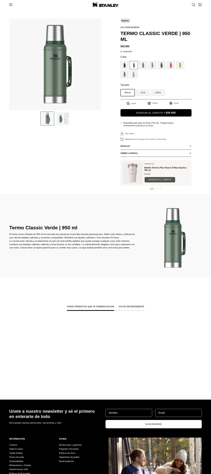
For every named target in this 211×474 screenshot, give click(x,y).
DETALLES (125, 146)
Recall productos (66, 461)
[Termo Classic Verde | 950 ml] (47, 118)
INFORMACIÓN (17, 439)
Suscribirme (153, 424)
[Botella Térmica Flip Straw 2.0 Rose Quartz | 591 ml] (132, 173)
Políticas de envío (67, 453)
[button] (193, 4)
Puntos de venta (16, 457)
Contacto (13, 445)
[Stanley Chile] (105, 4)
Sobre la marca (16, 449)
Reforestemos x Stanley (20, 465)
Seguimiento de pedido (69, 457)
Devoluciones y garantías (70, 445)
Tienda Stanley (16, 453)
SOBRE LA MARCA (129, 153)
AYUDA (62, 439)
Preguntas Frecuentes (69, 449)
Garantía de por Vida (18, 469)
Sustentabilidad (16, 461)
